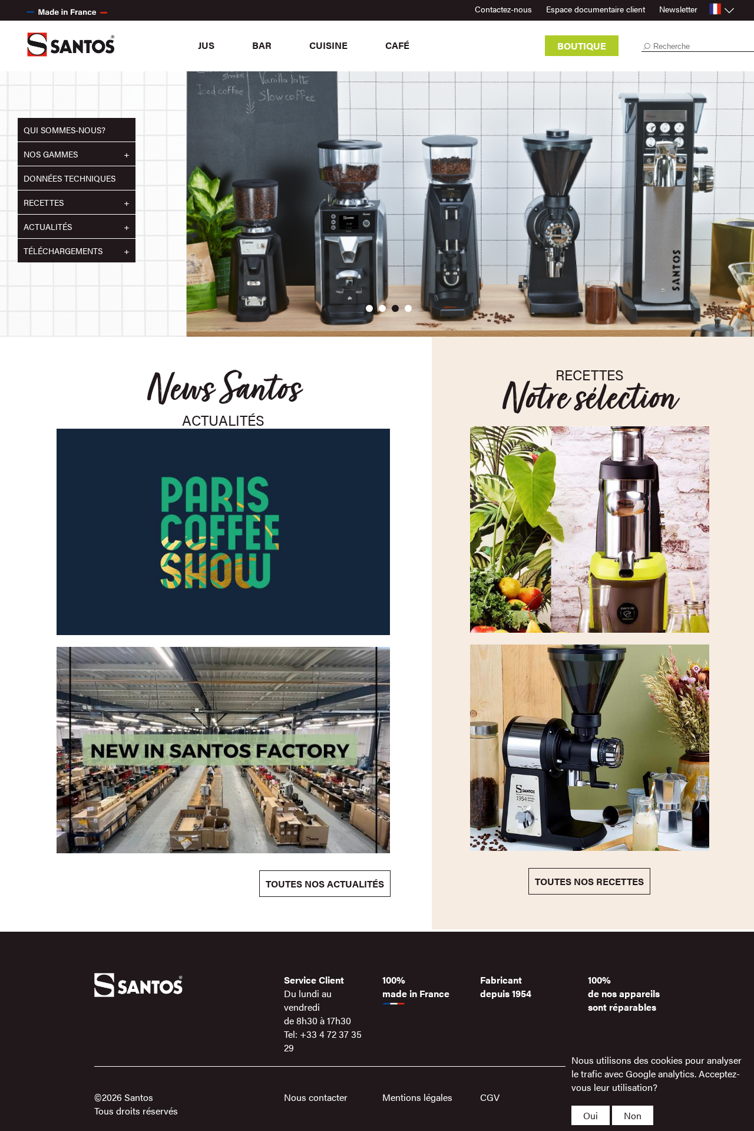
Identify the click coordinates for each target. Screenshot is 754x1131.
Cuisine (328, 45)
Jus (206, 45)
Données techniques (69, 178)
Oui (590, 1115)
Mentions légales (417, 1097)
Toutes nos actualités (325, 883)
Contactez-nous (503, 9)
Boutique (581, 45)
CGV (490, 1097)
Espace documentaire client (595, 9)
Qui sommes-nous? (64, 130)
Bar (262, 45)
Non (632, 1115)
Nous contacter (316, 1097)
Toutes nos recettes (589, 881)
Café (397, 45)
